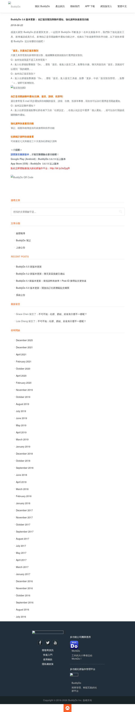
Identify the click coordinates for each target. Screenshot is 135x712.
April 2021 (21, 354)
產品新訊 (60, 6)
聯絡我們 (75, 6)
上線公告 (20, 247)
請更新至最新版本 (20, 154)
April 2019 (21, 432)
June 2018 (21, 474)
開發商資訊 (48, 650)
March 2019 (22, 439)
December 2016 (24, 581)
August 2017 (22, 538)
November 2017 (24, 517)
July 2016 (21, 616)
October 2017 (23, 524)
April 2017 (21, 560)
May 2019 (21, 425)
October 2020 (23, 368)
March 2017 (22, 567)
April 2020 (21, 375)
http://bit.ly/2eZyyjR (60, 168)
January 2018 (23, 503)
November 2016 (24, 588)
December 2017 (24, 510)
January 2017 (23, 574)
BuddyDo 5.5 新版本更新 (29, 266)
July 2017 (21, 545)
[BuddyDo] (14, 6)
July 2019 (21, 411)
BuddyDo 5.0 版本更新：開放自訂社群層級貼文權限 (42, 287)
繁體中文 (122, 6)
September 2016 (24, 602)
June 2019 (21, 418)
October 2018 (23, 460)
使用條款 (47, 659)
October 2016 (23, 595)
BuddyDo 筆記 (23, 240)
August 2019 (22, 404)
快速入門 (47, 654)
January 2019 (23, 446)
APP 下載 (90, 6)
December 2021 (24, 347)
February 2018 (23, 496)
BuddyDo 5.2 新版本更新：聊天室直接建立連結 (40, 273)
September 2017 (24, 531)
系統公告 (20, 295)
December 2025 (24, 340)
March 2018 (22, 489)
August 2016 (22, 609)
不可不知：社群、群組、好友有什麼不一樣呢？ (63, 314)
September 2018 (24, 467)
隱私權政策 (48, 664)
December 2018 (24, 453)
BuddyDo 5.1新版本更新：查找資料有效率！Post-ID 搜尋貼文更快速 (51, 280)
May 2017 (21, 552)
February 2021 (23, 361)
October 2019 (23, 397)
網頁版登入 (106, 6)
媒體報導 (20, 233)
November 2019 (24, 389)
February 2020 (23, 382)
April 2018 (21, 482)
